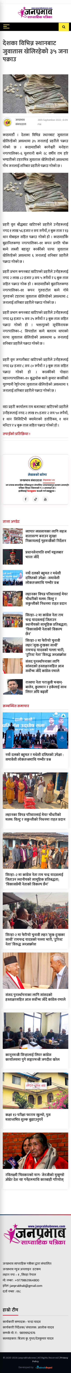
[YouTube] (45, 499)
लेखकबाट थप (49, 480)
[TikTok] (35, 499)
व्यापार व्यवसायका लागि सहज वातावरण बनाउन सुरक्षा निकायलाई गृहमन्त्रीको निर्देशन (45, 536)
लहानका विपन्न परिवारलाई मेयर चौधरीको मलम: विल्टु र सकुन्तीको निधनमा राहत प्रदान (46, 599)
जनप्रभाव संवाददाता (20, 122)
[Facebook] (25, 499)
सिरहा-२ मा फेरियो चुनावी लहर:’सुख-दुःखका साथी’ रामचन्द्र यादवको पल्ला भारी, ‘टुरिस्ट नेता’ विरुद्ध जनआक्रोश (45, 647)
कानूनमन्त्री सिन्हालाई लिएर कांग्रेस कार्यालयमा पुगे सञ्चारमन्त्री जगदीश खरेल (32, 1057)
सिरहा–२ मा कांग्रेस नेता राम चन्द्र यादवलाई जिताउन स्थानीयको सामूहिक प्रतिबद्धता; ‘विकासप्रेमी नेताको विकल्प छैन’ (46, 624)
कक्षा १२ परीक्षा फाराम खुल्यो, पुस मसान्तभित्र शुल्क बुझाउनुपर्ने (28, 1117)
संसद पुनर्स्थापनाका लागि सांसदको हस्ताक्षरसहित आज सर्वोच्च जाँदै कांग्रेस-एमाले (44, 666)
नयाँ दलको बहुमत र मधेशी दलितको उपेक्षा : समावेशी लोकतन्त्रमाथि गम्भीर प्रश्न (43, 578)
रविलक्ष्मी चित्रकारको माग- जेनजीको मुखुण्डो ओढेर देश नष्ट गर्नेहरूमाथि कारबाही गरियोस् (34, 1177)
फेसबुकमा (31, 491)
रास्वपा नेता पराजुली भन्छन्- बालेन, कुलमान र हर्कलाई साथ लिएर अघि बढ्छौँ (45, 687)
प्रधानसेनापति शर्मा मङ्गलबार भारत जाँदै (44, 554)
